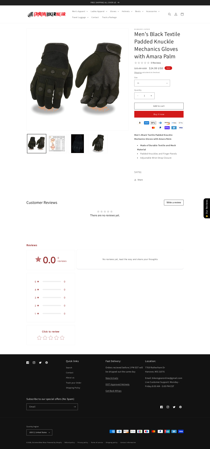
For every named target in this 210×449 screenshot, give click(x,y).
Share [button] (140, 179)
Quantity (137, 90)
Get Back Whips (113, 390)
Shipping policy (112, 442)
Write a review (174, 202)
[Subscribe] (74, 406)
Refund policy (70, 442)
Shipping (138, 72)
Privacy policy (83, 442)
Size (136, 77)
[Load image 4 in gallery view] (97, 143)
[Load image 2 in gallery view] (57, 143)
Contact (69, 372)
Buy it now (159, 114)
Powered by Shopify (54, 442)
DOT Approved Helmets (118, 384)
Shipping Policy (73, 387)
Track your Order (73, 382)
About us (70, 377)
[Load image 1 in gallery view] (36, 143)
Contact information (128, 442)
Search (69, 367)
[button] (79, 11)
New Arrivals (112, 378)
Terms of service (97, 442)
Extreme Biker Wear (39, 442)
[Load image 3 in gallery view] (77, 143)
